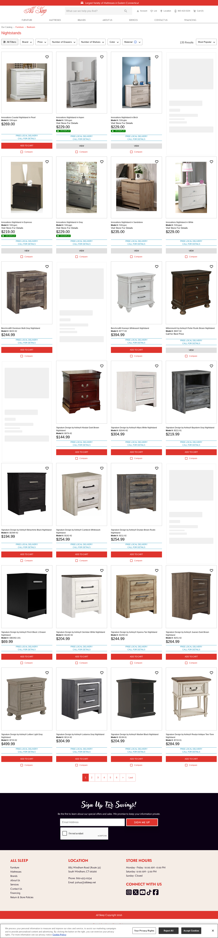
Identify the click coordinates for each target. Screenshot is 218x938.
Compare (29, 152)
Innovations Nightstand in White (179, 222)
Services (133, 19)
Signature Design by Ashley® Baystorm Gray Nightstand (190, 428)
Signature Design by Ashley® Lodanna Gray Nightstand (80, 734)
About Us (107, 19)
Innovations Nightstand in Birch (124, 117)
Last (131, 777)
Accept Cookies (191, 930)
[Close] (212, 930)
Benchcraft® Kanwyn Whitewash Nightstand (130, 328)
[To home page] (35, 11)
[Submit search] (126, 11)
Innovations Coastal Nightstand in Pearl (18, 117)
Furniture (27, 19)
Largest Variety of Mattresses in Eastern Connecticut (112, 3)
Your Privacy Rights (144, 930)
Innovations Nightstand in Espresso (16, 222)
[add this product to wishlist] (47, 57)
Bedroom (31, 27)
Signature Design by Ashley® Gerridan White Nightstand (80, 632)
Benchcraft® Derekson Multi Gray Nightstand (20, 328)
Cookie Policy (59, 935)
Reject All (168, 930)
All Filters (11, 42)
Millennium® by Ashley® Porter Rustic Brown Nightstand (190, 328)
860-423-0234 (84, 878)
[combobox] (27, 42)
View (81, 146)
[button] (138, 11)
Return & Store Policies (21, 897)
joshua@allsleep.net (85, 882)
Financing (190, 19)
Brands (82, 19)
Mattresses (55, 19)
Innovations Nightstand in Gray (69, 222)
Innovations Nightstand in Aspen (70, 117)
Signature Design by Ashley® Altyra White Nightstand (134, 428)
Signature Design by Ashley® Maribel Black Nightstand (134, 734)
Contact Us (160, 19)
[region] (109, 931)
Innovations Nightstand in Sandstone (127, 222)
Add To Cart (26, 146)
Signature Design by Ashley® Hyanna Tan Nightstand (134, 632)
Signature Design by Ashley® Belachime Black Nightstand (26, 530)
